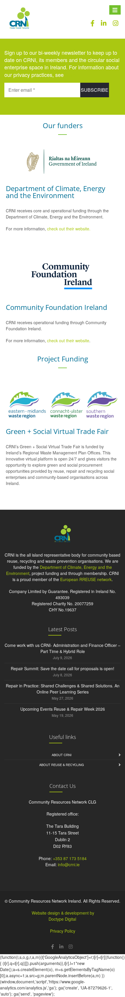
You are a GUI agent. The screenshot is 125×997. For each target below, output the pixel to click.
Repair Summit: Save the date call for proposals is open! (62, 668)
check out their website (68, 340)
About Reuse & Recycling (61, 764)
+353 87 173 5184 (70, 858)
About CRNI (62, 754)
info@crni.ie (69, 864)
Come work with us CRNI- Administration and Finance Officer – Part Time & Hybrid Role (62, 648)
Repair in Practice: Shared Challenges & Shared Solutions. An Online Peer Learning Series (62, 689)
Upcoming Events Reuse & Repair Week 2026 (62, 709)
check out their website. (69, 229)
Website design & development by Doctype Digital (63, 916)
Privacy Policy (62, 931)
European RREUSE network (86, 579)
